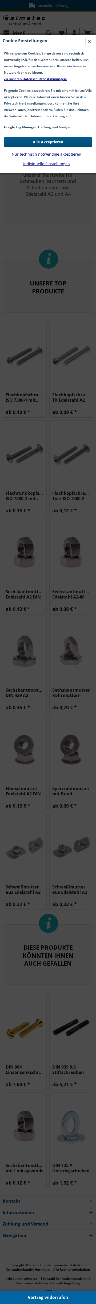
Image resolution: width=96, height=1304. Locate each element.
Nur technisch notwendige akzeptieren (46, 154)
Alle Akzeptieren (48, 141)
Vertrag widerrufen (48, 1297)
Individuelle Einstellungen (46, 163)
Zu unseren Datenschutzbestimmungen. (35, 79)
